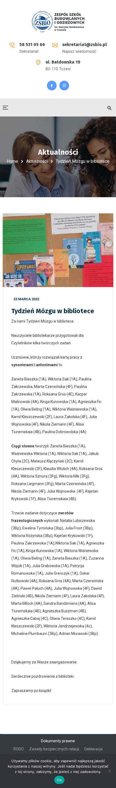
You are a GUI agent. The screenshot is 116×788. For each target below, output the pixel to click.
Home (12, 161)
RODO (18, 749)
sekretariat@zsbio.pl (84, 44)
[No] (109, 771)
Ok (59, 780)
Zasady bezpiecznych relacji (54, 749)
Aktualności (37, 161)
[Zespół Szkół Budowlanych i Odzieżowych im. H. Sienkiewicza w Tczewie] (58, 21)
